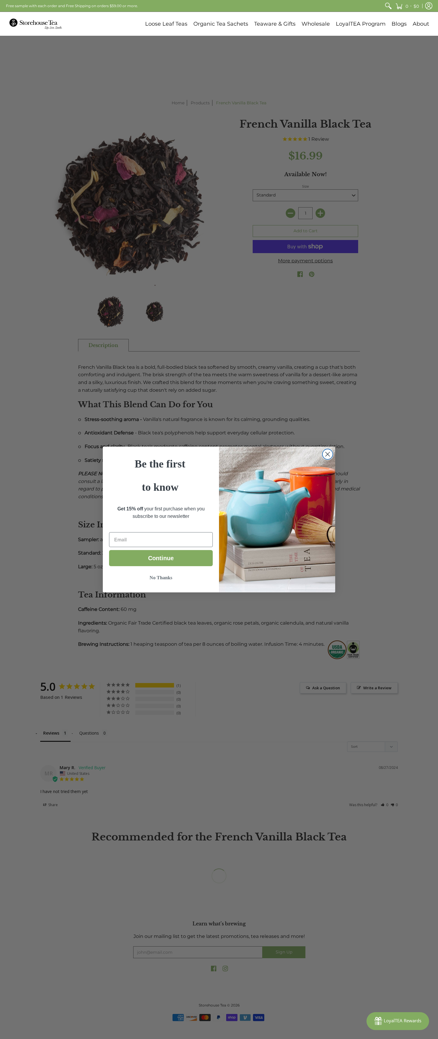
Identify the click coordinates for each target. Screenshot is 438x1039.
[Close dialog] (327, 454)
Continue (161, 558)
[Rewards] (397, 1021)
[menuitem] (388, 6)
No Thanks (161, 577)
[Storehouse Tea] (36, 24)
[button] (407, 6)
